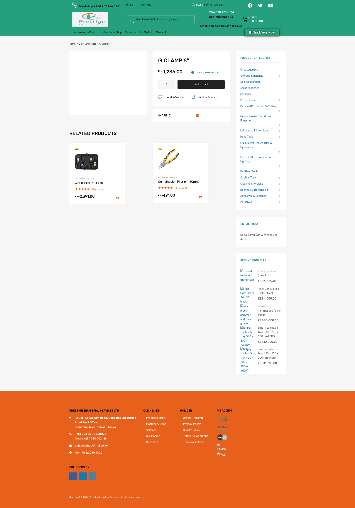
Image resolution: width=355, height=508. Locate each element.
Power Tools (247, 100)
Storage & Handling (251, 75)
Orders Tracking (193, 418)
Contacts (162, 32)
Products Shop (86, 32)
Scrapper (245, 94)
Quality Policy (191, 430)
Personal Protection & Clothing (258, 106)
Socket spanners (250, 81)
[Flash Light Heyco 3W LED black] (247, 301)
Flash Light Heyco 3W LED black (268, 291)
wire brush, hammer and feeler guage (269, 310)
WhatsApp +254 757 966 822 (88, 6)
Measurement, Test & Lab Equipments (255, 118)
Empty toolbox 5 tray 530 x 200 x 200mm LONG (268, 332)
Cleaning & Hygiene (251, 183)
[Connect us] (73, 476)
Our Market (145, 32)
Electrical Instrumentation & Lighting (257, 159)
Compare (146, 5)
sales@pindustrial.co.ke (91, 445)
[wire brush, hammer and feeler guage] (247, 323)
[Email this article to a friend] (197, 115)
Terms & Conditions (195, 436)
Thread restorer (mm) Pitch (267, 273)
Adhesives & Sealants (253, 195)
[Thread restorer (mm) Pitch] (247, 279)
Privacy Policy (192, 424)
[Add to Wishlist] (118, 149)
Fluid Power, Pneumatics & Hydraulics (256, 145)
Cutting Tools (248, 177)
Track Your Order (193, 442)
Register (219, 5)
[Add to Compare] (118, 155)
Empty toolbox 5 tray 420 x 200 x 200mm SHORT (268, 353)
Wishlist (130, 5)
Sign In (208, 5)
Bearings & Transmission (254, 189)
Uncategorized (249, 69)
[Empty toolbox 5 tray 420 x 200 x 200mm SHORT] (247, 370)
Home (72, 43)
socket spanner (249, 87)
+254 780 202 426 (214, 17)
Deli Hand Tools (87, 43)
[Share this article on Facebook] (177, 115)
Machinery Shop (112, 32)
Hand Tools (246, 136)
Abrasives (246, 201)
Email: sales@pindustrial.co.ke (211, 26)
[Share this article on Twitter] (183, 115)
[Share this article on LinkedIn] (190, 115)
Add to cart (201, 84)
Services (130, 32)
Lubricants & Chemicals (254, 130)
